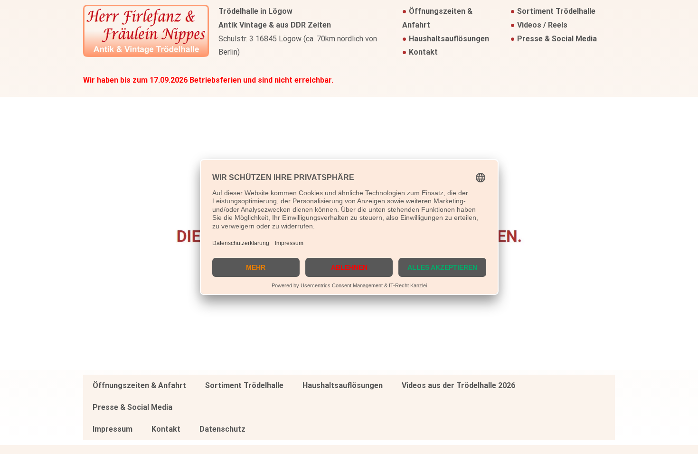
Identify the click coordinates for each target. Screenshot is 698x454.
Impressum (112, 429)
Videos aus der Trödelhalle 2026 (458, 385)
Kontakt (423, 52)
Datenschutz (222, 429)
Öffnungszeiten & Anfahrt (139, 385)
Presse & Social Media (557, 38)
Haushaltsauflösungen (449, 38)
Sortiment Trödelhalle (556, 11)
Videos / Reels (542, 24)
